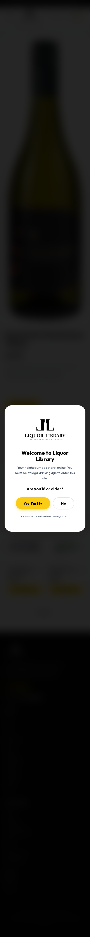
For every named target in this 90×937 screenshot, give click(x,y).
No (63, 503)
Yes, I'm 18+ (33, 503)
